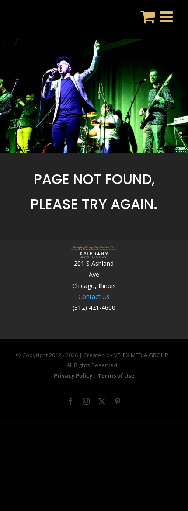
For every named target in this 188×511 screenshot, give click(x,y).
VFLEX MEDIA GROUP (141, 355)
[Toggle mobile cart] (148, 16)
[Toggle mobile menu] (167, 16)
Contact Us (94, 296)
